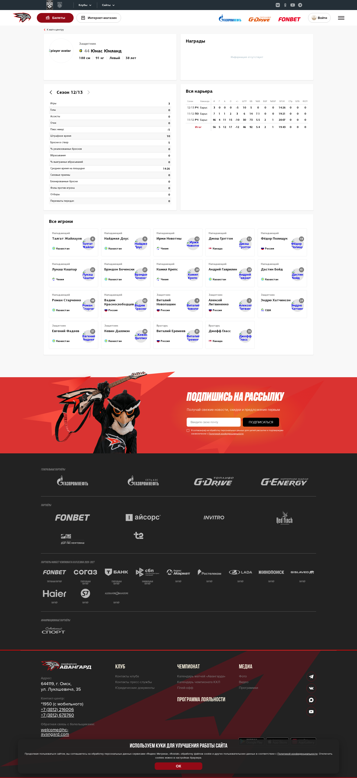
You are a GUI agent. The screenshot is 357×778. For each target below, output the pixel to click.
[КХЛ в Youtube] (292, 5)
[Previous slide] (51, 92)
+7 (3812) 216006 (57, 709)
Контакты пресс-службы (133, 682)
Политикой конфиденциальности (226, 433)
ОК (178, 766)
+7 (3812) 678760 (57, 715)
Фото (243, 676)
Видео (243, 682)
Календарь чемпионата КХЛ (198, 682)
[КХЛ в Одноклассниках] (285, 5)
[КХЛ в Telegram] (300, 5)
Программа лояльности (201, 700)
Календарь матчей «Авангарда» (201, 676)
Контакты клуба (127, 676)
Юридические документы (135, 688)
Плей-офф (185, 688)
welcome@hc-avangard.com (55, 732)
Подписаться (261, 422)
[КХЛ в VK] (278, 5)
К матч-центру (55, 29)
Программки (248, 688)
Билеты (58, 18)
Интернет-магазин (102, 18)
